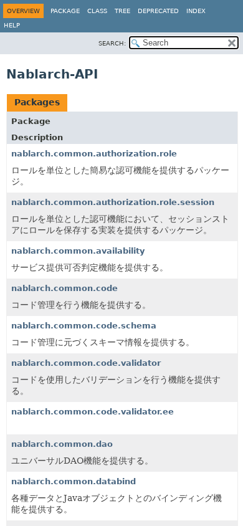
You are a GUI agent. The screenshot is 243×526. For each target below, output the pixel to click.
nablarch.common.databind (73, 481)
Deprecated (158, 10)
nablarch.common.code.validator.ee (92, 411)
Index (196, 10)
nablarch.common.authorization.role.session (112, 202)
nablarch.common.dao (62, 444)
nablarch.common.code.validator (86, 363)
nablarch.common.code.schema (83, 325)
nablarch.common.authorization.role (94, 153)
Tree (122, 10)
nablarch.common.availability (78, 251)
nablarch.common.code (64, 288)
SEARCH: (112, 43)
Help (12, 25)
